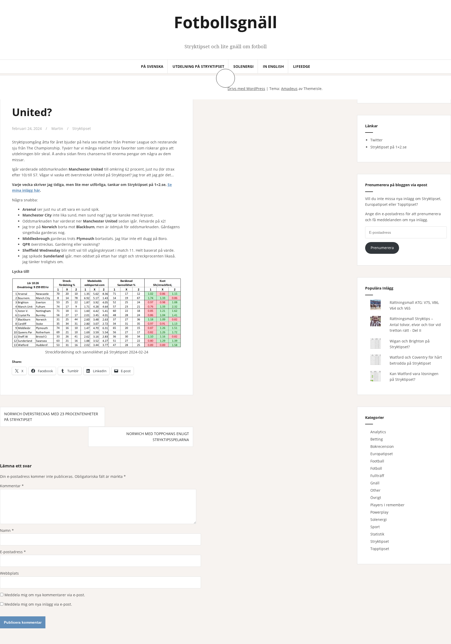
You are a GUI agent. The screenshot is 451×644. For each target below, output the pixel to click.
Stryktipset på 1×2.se (388, 147)
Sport (375, 526)
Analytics (378, 431)
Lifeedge (301, 66)
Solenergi (243, 66)
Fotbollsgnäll (225, 22)
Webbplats (9, 573)
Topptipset (379, 548)
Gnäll (374, 482)
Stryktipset (81, 128)
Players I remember (387, 504)
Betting (376, 439)
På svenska (152, 66)
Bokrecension (382, 446)
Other (375, 490)
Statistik (377, 534)
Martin (57, 128)
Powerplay (379, 512)
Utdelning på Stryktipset (198, 66)
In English (273, 66)
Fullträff (377, 475)
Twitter (376, 139)
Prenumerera (382, 247)
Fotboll (376, 468)
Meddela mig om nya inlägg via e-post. (38, 604)
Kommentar (12, 485)
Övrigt (375, 497)
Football (377, 461)
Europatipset (381, 453)
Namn (7, 530)
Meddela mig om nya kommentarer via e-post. (44, 594)
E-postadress (13, 551)
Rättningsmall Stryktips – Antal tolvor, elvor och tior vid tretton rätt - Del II (415, 324)
